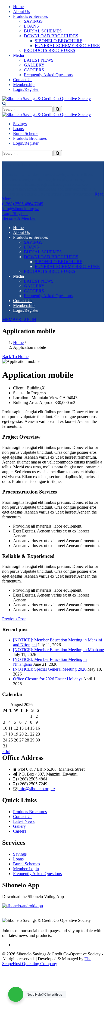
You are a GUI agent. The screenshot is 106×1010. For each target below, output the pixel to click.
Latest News (24, 821)
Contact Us (22, 79)
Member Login (26, 868)
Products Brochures (30, 138)
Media (18, 55)
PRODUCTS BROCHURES (49, 50)
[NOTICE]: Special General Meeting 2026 (49, 669)
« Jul (6, 751)
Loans (18, 128)
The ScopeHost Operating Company (46, 961)
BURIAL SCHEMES (43, 31)
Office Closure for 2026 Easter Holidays (47, 679)
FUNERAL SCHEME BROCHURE (67, 45)
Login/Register (26, 89)
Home (18, 6)
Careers (19, 831)
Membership (24, 84)
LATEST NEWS (39, 60)
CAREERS (34, 70)
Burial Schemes (26, 864)
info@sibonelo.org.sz (36, 788)
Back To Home (15, 356)
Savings (20, 123)
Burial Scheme (25, 133)
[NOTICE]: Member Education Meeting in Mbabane (58, 649)
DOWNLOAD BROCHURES (51, 36)
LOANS (31, 26)
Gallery (19, 826)
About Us (21, 11)
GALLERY (34, 65)
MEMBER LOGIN (19, 319)
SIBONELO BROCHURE (58, 40)
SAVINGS (33, 21)
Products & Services (30, 16)
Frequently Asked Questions (48, 74)
